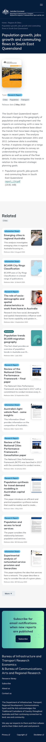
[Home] (23, 12)
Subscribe (23, 639)
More (7, 593)
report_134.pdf (12, 181)
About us (6, 688)
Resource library (9, 678)
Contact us (7, 693)
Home (4, 23)
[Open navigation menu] (41, 4)
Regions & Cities (14, 23)
